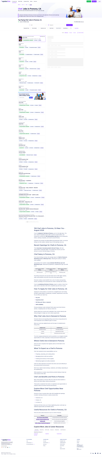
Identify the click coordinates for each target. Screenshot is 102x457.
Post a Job (94, 1)
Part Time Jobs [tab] (47, 429)
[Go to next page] (37, 222)
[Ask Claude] (2, 447)
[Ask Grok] (6, 447)
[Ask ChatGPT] (7, 447)
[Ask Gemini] (4, 447)
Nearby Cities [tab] (42, 429)
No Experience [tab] (57, 429)
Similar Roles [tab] (36, 429)
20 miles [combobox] (72, 28)
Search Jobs (15, 1)
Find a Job (89, 1)
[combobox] (38, 25)
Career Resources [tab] (63, 429)
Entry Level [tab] (52, 429)
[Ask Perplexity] (9, 447)
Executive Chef (59, 433)
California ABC (42, 421)
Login (99, 1)
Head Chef (47, 433)
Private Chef (36, 433)
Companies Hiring (26, 1)
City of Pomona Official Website (42, 417)
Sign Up (31, 97)
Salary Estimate (58, 28)
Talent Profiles (20, 1)
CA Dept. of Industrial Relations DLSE (42, 419)
